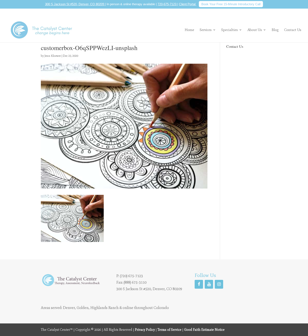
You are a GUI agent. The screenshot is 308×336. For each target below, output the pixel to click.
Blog (275, 30)
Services (206, 29)
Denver (69, 307)
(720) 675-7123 (131, 276)
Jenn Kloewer (52, 56)
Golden (83, 307)
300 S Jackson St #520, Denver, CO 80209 (75, 4)
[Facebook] (199, 284)
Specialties (229, 29)
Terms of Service (169, 330)
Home (189, 30)
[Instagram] (219, 284)
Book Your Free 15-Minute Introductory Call (230, 4)
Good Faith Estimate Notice (204, 330)
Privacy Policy (145, 330)
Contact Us (292, 30)
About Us (254, 29)
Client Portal (187, 4)
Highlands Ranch (104, 307)
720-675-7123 (167, 4)
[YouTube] (209, 284)
